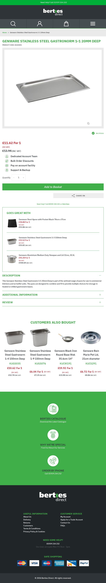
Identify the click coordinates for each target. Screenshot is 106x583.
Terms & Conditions (31, 528)
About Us (27, 516)
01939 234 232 (60, 2)
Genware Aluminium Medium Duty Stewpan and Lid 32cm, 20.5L (47, 255)
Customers (28, 525)
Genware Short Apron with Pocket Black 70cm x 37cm (42, 219)
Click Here (65, 204)
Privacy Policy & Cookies (34, 531)
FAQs (62, 525)
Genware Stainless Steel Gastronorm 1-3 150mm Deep (43, 237)
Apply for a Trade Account (71, 519)
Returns (26, 522)
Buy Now (15, 358)
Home (4, 32)
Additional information (20, 294)
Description (11, 275)
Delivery (27, 519)
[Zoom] (88, 123)
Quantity (6, 177)
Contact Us (65, 522)
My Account (65, 516)
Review (7, 302)
